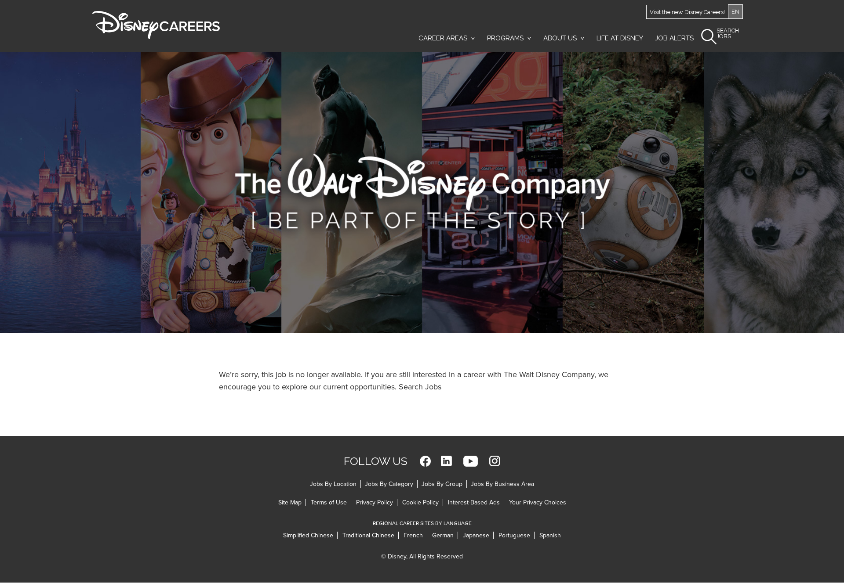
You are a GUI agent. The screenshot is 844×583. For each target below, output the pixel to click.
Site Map (290, 502)
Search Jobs (420, 387)
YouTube (470, 461)
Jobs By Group (442, 484)
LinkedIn (446, 461)
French (413, 535)
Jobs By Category (389, 484)
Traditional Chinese (368, 535)
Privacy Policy (374, 502)
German (443, 535)
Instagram (494, 461)
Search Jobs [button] (728, 34)
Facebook (425, 461)
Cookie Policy (420, 502)
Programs (505, 38)
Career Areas (442, 38)
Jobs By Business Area (502, 484)
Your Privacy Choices (537, 502)
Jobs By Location (333, 484)
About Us (560, 38)
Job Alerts (674, 38)
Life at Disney (620, 38)
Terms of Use (329, 502)
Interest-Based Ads (474, 502)
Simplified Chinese (308, 535)
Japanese (476, 535)
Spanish (550, 535)
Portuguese (514, 535)
